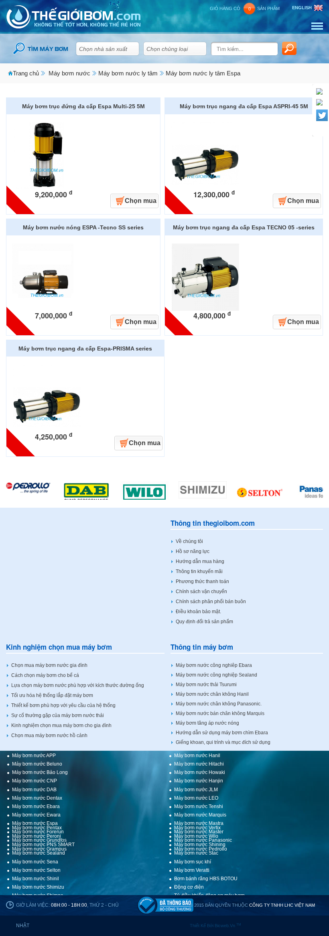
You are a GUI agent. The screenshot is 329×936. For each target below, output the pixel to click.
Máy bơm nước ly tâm (128, 73)
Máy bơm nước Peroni (36, 836)
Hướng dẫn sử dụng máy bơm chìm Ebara (222, 732)
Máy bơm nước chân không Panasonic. (219, 704)
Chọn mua (140, 200)
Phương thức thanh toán (202, 581)
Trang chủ (26, 73)
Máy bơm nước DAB (34, 789)
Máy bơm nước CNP (34, 781)
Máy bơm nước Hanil (197, 755)
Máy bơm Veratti (191, 870)
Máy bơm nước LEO (196, 798)
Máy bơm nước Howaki (199, 772)
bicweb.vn (228, 925)
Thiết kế (198, 925)
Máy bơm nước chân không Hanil (212, 694)
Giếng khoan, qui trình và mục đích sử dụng (223, 742)
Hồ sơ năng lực (192, 551)
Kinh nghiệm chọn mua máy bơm (59, 647)
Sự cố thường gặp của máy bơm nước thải (57, 715)
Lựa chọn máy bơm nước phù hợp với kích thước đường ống (77, 685)
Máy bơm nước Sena (35, 862)
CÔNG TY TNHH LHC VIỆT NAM (282, 905)
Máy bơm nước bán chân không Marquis (220, 713)
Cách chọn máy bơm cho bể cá (45, 675)
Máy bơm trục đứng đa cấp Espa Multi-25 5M (83, 106)
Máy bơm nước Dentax (37, 798)
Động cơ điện (189, 887)
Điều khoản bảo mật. (198, 611)
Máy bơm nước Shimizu (38, 887)
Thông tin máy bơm (202, 647)
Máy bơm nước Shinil (35, 878)
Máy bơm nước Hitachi (199, 764)
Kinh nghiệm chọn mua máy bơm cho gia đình (61, 725)
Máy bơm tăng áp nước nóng (207, 723)
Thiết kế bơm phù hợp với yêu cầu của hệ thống (63, 705)
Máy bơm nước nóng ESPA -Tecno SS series (83, 227)
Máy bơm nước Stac (196, 853)
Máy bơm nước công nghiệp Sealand (216, 675)
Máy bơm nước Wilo (196, 836)
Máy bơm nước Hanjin (198, 781)
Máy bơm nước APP (34, 755)
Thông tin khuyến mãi (199, 571)
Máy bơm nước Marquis (200, 815)
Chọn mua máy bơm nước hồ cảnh (49, 735)
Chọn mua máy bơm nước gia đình (49, 665)
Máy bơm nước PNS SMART (43, 844)
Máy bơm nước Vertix (197, 828)
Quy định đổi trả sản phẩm (204, 621)
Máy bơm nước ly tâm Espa (203, 73)
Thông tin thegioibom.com (213, 523)
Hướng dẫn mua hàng (200, 561)
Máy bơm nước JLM (196, 789)
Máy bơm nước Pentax (37, 828)
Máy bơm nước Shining (199, 844)
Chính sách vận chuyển (201, 591)
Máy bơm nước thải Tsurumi (206, 684)
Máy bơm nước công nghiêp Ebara (214, 665)
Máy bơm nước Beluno (37, 764)
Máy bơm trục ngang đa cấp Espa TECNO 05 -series (244, 227)
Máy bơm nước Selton (36, 870)
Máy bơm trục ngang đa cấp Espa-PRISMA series (85, 348)
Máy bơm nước (69, 73)
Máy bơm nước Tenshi (198, 806)
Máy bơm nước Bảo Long (40, 772)
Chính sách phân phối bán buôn (211, 601)
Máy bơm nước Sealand (38, 853)
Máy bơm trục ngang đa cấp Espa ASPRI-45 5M (244, 106)
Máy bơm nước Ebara (36, 806)
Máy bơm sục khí (192, 862)
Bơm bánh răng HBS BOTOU (206, 878)
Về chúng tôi (189, 541)
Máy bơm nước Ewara (36, 815)
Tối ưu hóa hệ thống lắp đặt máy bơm (52, 695)
